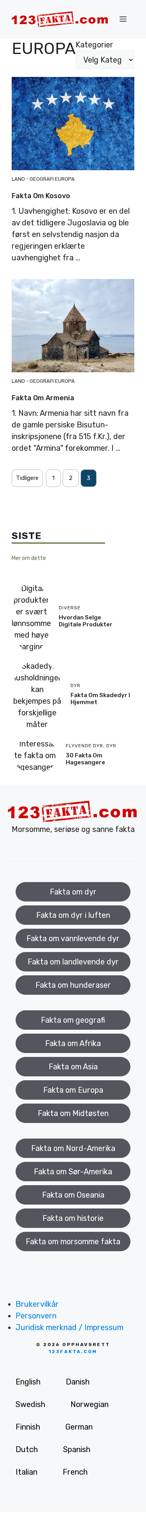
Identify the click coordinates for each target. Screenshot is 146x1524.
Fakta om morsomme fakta (73, 1241)
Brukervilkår (37, 1304)
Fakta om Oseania (73, 1195)
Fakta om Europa (73, 1090)
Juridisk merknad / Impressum (69, 1327)
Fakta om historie (73, 1218)
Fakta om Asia (73, 1066)
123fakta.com (73, 1351)
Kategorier (94, 44)
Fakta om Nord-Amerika (73, 1148)
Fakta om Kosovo (41, 196)
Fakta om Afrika (73, 1043)
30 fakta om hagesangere (85, 759)
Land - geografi (33, 179)
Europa (65, 179)
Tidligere (27, 477)
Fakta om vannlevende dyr (73, 938)
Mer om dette (29, 558)
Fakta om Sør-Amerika (73, 1171)
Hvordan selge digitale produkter (86, 621)
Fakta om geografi (73, 1020)
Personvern (36, 1315)
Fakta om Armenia (43, 398)
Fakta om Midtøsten (73, 1113)
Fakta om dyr (73, 891)
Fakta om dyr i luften (73, 915)
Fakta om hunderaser (73, 985)
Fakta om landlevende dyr (73, 961)
